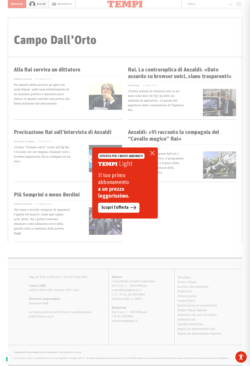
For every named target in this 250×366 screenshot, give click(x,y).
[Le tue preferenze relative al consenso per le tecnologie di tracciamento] (7, 359)
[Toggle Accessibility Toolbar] (241, 357)
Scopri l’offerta (115, 207)
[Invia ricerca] (230, 4)
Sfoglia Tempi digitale (192, 310)
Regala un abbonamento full (196, 328)
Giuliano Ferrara (23, 79)
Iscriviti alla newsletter (193, 286)
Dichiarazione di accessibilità (197, 305)
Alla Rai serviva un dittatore (47, 70)
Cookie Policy (186, 300)
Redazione (134, 85)
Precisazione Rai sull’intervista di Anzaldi (62, 132)
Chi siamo (184, 277)
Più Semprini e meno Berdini (47, 195)
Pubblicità (185, 291)
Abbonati (17, 3)
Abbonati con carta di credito (197, 314)
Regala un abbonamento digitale (199, 333)
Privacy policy (187, 296)
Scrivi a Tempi (187, 282)
